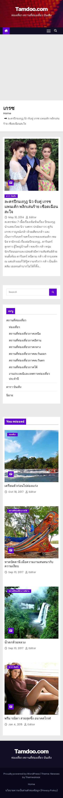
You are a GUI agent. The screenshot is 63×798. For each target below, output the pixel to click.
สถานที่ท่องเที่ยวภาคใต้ (23, 367)
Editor (32, 217)
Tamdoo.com (31, 9)
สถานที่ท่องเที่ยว (16, 320)
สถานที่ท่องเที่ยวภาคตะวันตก (27, 360)
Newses (54, 773)
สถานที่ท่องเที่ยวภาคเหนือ (25, 334)
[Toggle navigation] (48, 30)
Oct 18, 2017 (16, 492)
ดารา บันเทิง (11, 196)
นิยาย (9, 395)
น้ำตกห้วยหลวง (15, 642)
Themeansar (33, 777)
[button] (56, 30)
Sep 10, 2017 (16, 572)
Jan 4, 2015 (15, 724)
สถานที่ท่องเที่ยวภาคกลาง (25, 347)
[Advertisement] (31, 67)
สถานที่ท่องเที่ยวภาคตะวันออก (27, 354)
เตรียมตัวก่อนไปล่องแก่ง (21, 486)
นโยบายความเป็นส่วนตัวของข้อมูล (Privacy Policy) (31, 790)
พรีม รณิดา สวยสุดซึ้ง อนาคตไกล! (28, 718)
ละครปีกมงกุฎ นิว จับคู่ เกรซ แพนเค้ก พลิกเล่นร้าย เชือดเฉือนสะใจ (31, 206)
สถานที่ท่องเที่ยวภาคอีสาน (25, 340)
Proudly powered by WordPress (22, 773)
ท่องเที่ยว (14, 327)
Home (7, 113)
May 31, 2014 (16, 217)
